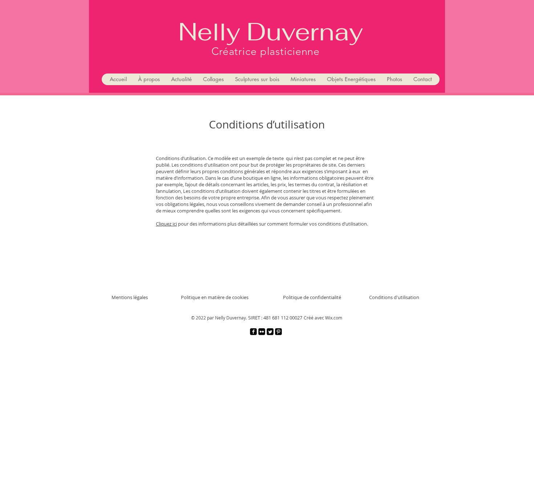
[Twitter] (270, 331)
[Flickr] (261, 331)
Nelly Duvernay (270, 32)
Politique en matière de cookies (214, 297)
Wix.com (333, 318)
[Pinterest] (278, 331)
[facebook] (253, 331)
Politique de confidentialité (312, 297)
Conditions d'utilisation (394, 297)
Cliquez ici (166, 223)
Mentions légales (130, 297)
